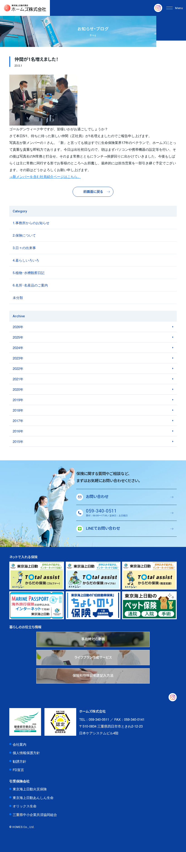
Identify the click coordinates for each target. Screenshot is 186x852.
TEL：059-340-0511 (94, 719)
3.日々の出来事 (24, 247)
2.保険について (24, 235)
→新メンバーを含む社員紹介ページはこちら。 (45, 176)
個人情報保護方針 (26, 752)
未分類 (18, 297)
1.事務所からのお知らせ (31, 222)
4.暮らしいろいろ (26, 260)
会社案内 (19, 744)
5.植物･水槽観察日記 (28, 272)
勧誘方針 (19, 761)
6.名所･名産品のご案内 (30, 285)
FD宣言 (18, 769)
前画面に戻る (93, 191)
